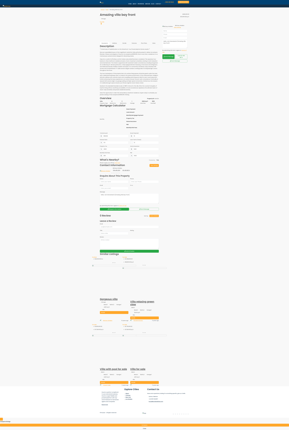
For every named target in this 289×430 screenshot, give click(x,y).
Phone (132, 179)
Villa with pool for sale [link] (113, 369)
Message (102, 192)
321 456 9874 (126, 170)
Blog (152, 4)
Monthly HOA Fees (105, 153)
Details (103, 312)
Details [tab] (124, 43)
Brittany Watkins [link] (107, 320)
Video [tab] (153, 43)
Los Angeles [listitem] (128, 399)
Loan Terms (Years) (135, 139)
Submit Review (129, 251)
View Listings (154, 165)
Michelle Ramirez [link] (138, 320)
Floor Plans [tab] (144, 43)
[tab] (101, 24)
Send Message (144, 209)
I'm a (131, 185)
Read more (105, 404)
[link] (114, 281)
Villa (107, 9)
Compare (144, 425)
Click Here (117, 163)
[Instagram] (177, 413)
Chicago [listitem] (127, 395)
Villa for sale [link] (137, 369)
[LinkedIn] (179, 413)
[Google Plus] (181, 413)
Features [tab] (134, 43)
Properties (141, 4)
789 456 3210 (116, 170)
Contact (158, 4)
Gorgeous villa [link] (109, 299)
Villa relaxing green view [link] (142, 303)
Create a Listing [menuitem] (183, 2)
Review (102, 237)
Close (144, 428)
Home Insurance (134, 146)
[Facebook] (173, 413)
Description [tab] (105, 43)
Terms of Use (122, 205)
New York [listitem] (128, 397)
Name (101, 179)
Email (101, 185)
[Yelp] (188, 413)
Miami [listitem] (127, 393)
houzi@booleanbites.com (156, 401)
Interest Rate (103, 139)
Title (101, 230)
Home (129, 4)
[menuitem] (169, 2)
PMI (131, 153)
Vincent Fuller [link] (107, 385)
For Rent (94, 257)
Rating (132, 230)
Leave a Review (154, 216)
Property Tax (103, 146)
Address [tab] (114, 43)
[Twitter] (175, 413)
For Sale (102, 22)
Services (147, 4)
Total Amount (104, 133)
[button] (186, 10)
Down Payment (134, 133)
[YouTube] (183, 413)
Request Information (115, 209)
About (134, 4)
